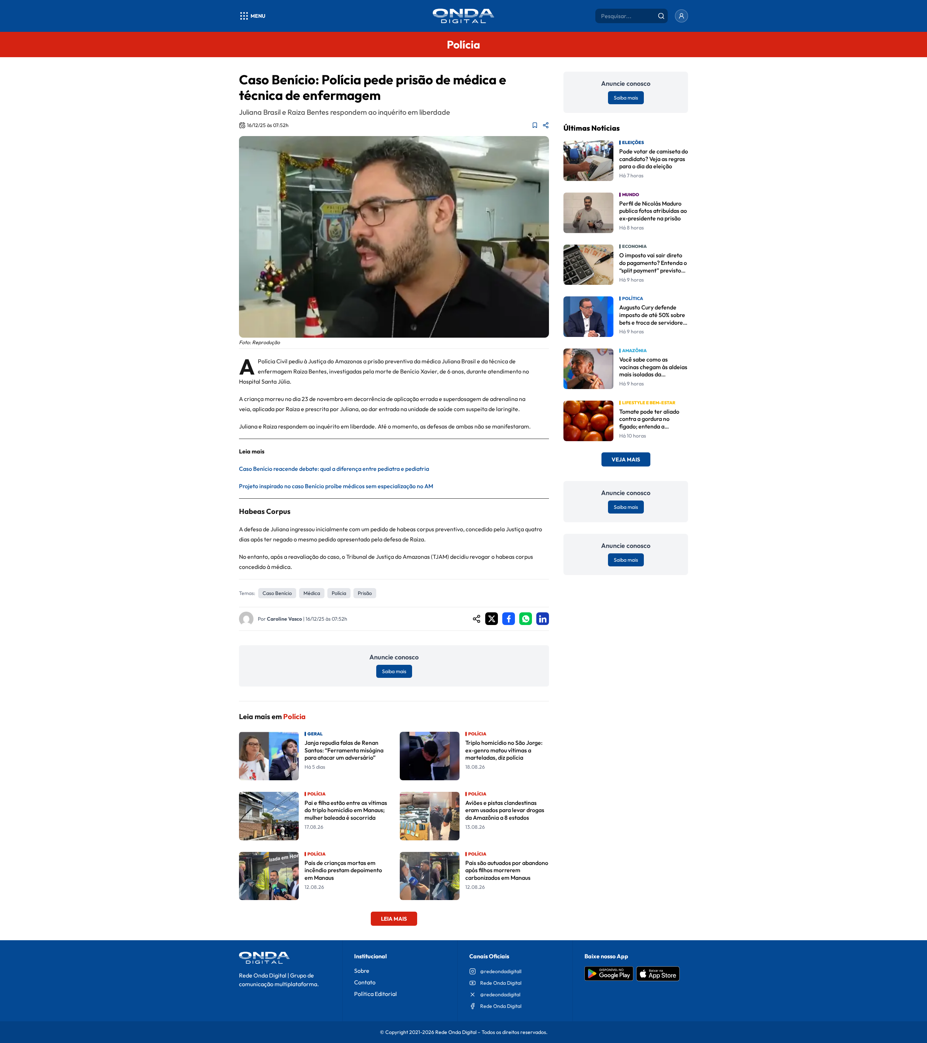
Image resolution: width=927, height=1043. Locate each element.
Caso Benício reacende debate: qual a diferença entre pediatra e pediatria (334, 468)
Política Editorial (375, 993)
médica (311, 593)
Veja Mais (626, 459)
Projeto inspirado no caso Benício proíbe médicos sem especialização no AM (336, 486)
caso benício (277, 593)
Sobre (361, 970)
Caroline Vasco (284, 619)
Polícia (339, 593)
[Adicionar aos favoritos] (535, 125)
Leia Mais (394, 918)
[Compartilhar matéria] (545, 125)
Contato (365, 982)
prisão (365, 593)
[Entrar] (681, 15)
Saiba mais (394, 671)
